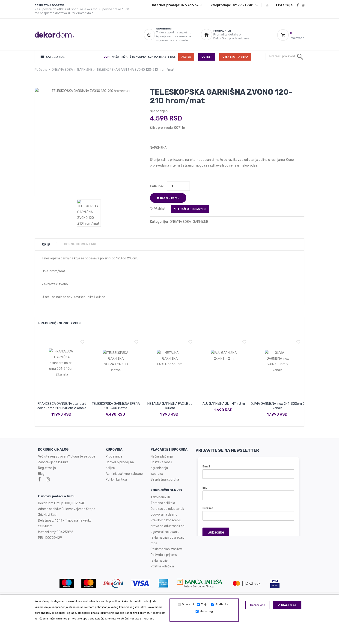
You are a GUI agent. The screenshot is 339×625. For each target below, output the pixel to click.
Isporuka (157, 474)
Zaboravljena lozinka (53, 462)
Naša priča (120, 56)
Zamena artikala (163, 503)
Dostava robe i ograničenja (161, 465)
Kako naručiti (160, 497)
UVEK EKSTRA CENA (235, 56)
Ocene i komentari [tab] (80, 244)
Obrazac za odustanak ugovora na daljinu (167, 511)
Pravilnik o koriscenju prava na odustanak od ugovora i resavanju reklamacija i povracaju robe (167, 531)
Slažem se (288, 605)
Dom (107, 56)
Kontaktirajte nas (162, 56)
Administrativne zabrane (124, 474)
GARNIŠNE (84, 70)
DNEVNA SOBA (62, 70)
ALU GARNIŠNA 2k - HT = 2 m (223, 404)
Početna (41, 70)
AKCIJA (186, 56)
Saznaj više (257, 605)
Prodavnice (114, 456)
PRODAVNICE (222, 30)
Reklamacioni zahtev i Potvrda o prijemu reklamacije (167, 555)
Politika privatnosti (142, 618)
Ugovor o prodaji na (120, 462)
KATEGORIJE (55, 57)
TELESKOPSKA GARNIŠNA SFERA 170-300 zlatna (116, 406)
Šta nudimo (138, 56)
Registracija (47, 468)
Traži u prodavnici (191, 209)
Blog (41, 474)
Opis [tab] (46, 244)
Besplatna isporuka (165, 479)
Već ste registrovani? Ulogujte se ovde (66, 456)
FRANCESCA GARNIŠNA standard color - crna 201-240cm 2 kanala (61, 406)
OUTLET (207, 56)
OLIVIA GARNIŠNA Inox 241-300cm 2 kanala (278, 406)
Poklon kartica (116, 479)
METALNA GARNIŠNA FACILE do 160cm (169, 406)
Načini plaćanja (162, 456)
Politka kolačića (117, 618)
